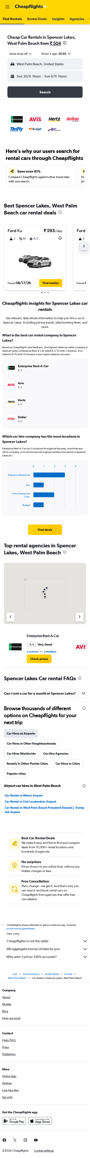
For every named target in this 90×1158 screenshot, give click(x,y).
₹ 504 (55, 43)
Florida (68, 974)
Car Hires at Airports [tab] (21, 733)
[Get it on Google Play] (14, 1121)
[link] (45, 529)
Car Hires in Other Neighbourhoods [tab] (31, 743)
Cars (14, 974)
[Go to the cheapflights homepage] (31, 7)
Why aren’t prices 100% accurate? (32, 957)
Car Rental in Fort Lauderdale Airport (30, 801)
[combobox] (20, 53)
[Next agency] (79, 617)
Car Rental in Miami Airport (24, 795)
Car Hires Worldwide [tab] (21, 753)
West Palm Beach (17, 978)
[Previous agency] (10, 617)
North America (31, 974)
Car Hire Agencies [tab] (55, 753)
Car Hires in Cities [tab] (67, 763)
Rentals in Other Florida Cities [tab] (27, 763)
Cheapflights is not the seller (27, 941)
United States (52, 974)
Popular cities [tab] (16, 773)
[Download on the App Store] (40, 1121)
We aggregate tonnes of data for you (33, 949)
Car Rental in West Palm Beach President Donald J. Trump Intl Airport (44, 810)
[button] (7, 7)
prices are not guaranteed (21, 928)
